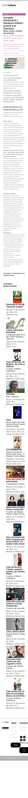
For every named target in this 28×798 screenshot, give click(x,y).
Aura (8, 419)
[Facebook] (21, 737)
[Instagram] (21, 740)
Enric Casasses (12, 396)
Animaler (10, 394)
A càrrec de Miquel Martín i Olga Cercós (15, 513)
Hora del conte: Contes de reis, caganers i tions (13, 661)
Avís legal (5, 757)
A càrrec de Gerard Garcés (14, 667)
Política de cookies (21, 757)
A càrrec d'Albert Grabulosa (13, 370)
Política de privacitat (12, 757)
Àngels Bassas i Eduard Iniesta (16, 635)
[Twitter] (24, 737)
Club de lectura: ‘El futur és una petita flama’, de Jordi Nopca (17, 693)
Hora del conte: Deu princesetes (16, 480)
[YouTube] (24, 740)
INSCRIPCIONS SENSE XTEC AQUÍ (13, 110)
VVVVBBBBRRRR (14, 449)
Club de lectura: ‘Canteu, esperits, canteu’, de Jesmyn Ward (15, 570)
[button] (3, 4)
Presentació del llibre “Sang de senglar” (16, 305)
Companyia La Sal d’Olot (17, 484)
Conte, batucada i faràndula (14, 331)
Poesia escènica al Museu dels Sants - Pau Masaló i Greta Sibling (16, 454)
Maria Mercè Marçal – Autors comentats (17, 508)
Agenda (14, 727)
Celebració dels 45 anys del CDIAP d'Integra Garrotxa (16, 336)
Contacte (14, 737)
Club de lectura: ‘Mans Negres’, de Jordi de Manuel (17, 364)
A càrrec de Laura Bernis (16, 608)
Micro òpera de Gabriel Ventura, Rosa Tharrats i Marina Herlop (16, 424)
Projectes (14, 731)
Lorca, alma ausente (16, 631)
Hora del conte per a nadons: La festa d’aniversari (16, 603)
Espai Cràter (8, 40)
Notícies (14, 734)
